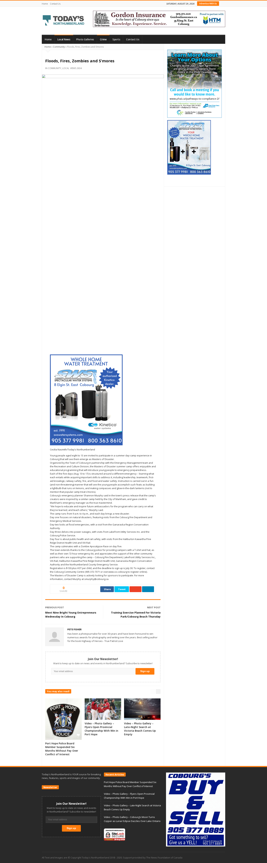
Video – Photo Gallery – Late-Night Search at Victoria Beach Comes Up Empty (140, 729)
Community (59, 46)
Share (107, 589)
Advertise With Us (208, 3)
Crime (103, 39)
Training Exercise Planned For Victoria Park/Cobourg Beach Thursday (136, 614)
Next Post (154, 607)
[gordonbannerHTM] (159, 18)
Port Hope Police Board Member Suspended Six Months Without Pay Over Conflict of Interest (61, 749)
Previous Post (54, 607)
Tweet (122, 589)
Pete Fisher (74, 629)
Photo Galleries (85, 39)
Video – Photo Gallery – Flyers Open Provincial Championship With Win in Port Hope (101, 729)
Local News (63, 39)
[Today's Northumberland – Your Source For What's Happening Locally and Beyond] (63, 20)
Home (45, 3)
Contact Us (55, 3)
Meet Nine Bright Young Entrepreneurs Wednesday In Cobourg (70, 614)
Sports (116, 39)
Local (65, 68)
